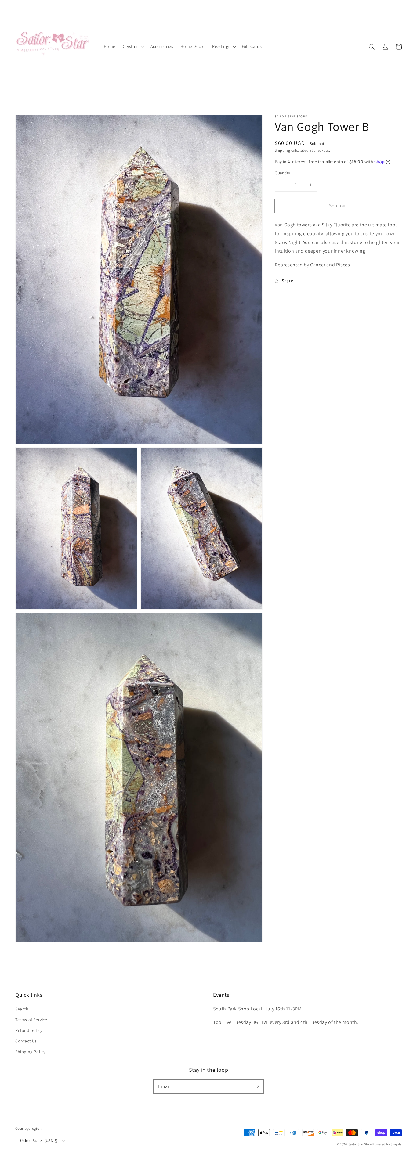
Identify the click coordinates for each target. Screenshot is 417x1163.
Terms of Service (31, 1019)
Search (22, 1009)
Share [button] (287, 280)
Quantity (282, 173)
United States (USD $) (38, 1140)
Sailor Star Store (360, 1144)
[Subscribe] (256, 1086)
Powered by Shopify (387, 1144)
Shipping (282, 150)
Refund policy (28, 1030)
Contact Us (26, 1041)
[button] (372, 46)
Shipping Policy (30, 1051)
